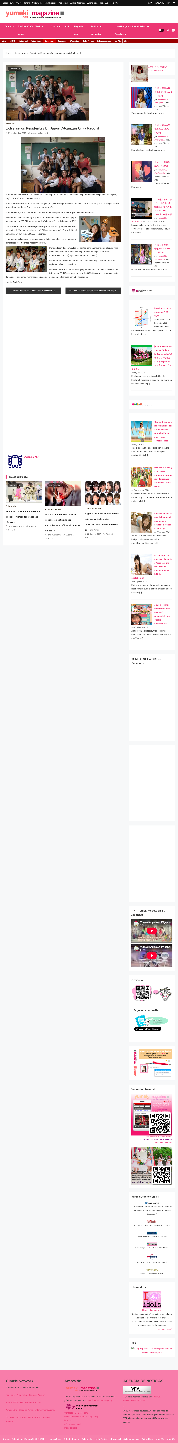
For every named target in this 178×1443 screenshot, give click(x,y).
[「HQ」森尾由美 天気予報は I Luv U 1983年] (141, 97)
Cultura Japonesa (77, 3)
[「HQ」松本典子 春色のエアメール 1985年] (141, 254)
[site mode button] (161, 30)
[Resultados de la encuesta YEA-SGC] (141, 317)
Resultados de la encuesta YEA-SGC (162, 312)
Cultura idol (37, 3)
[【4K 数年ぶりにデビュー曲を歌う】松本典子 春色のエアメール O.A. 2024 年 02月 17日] (141, 208)
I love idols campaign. (152, 1310)
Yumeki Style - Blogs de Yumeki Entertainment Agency (30, 1410)
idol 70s (117, 41)
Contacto (9, 26)
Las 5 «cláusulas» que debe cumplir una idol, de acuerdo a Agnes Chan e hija (163, 521)
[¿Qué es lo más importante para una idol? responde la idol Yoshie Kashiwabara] (141, 614)
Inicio (67, 26)
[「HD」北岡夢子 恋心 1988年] (141, 171)
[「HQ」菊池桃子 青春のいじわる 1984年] (141, 134)
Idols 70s (114, 3)
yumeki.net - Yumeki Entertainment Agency (25, 1395)
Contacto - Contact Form (76, 1413)
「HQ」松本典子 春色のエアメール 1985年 (162, 249)
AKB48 (19, 3)
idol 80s (127, 41)
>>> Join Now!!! (165, 1329)
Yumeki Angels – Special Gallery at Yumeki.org (132, 30)
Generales (62, 41)
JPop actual (62, 3)
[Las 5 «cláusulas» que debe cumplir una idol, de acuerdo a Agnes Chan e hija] (141, 522)
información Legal (72, 1424)
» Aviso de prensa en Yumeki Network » (158, 1137)
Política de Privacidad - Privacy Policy (81, 1416)
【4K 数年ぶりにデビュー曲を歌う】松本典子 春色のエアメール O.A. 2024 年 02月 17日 (163, 207)
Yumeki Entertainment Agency (98, 1400)
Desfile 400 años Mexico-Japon (30, 30)
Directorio (55, 26)
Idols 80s (104, 3)
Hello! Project (49, 3)
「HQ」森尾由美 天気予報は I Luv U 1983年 (163, 92)
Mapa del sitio (78, 30)
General (27, 3)
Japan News (8, 3)
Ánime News (92, 3)
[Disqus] (63, 332)
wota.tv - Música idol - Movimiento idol (23, 1402)
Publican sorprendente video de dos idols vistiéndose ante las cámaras (23, 517)
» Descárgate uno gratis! (163, 1142)
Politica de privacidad (96, 30)
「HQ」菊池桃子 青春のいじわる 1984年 (163, 129)
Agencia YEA (37, 133)
